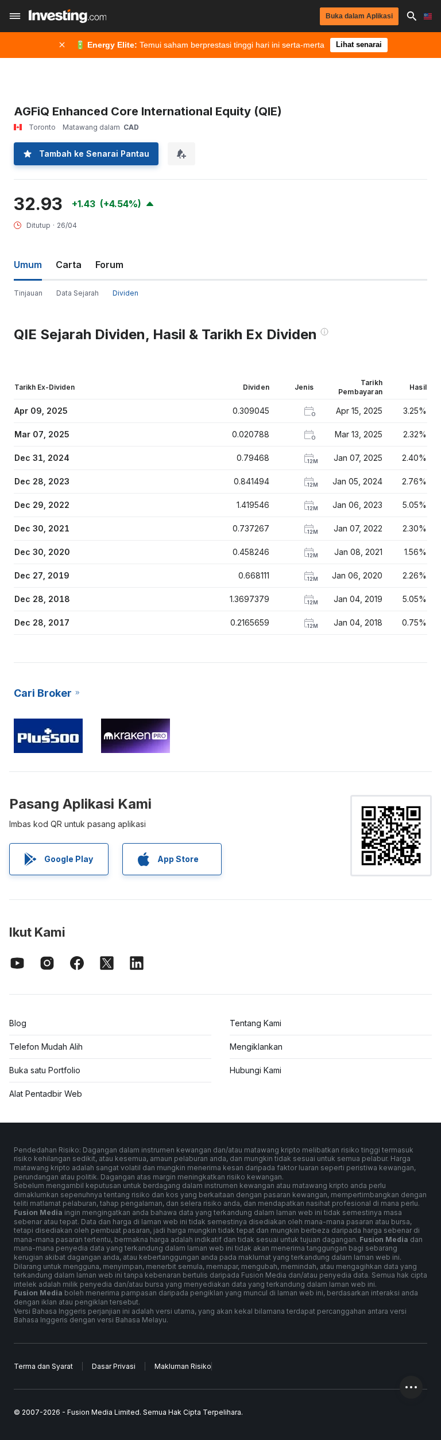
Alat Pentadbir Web (45, 1094)
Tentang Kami (255, 1023)
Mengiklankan (256, 1046)
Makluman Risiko (182, 1366)
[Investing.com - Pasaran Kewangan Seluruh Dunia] (67, 16)
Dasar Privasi (114, 1366)
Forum (109, 264)
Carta (69, 264)
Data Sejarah (77, 293)
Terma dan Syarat (43, 1366)
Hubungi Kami (255, 1070)
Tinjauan (28, 293)
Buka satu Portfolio (44, 1070)
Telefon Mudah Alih (46, 1046)
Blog (17, 1023)
